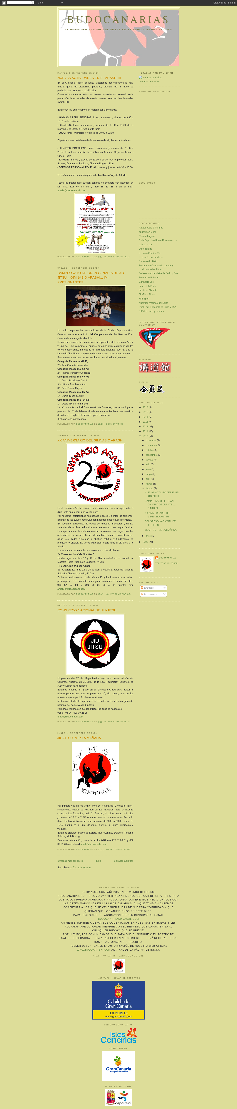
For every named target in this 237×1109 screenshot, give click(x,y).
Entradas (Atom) (82, 867)
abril (148, 479)
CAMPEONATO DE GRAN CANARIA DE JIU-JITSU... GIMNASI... (160, 505)
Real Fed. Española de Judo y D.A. (158, 307)
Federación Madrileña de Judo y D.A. (159, 273)
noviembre (152, 445)
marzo (149, 483)
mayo (149, 474)
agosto (150, 459)
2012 (146, 426)
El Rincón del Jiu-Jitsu (151, 257)
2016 (146, 407)
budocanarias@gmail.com (118, 918)
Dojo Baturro (145, 248)
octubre (150, 450)
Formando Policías (149, 277)
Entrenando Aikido (148, 261)
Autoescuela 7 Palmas (151, 227)
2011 (146, 431)
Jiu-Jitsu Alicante (148, 290)
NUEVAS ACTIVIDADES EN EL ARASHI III (89, 78)
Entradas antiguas (123, 860)
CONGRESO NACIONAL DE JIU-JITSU (86, 610)
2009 (146, 542)
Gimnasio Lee (146, 281)
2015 (146, 412)
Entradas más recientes (70, 860)
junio (148, 469)
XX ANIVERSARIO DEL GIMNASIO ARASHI (90, 440)
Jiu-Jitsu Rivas (147, 294)
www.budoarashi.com (94, 949)
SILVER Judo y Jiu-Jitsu (152, 311)
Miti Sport (144, 298)
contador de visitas (149, 81)
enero (149, 535)
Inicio (98, 860)
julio (148, 464)
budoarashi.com (147, 232)
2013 (146, 421)
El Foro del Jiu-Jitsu (149, 253)
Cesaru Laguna (147, 236)
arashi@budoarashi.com (70, 716)
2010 (146, 436)
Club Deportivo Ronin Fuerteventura (158, 240)
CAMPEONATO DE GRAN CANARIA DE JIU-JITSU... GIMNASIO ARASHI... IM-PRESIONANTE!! (91, 277)
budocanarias (118, 19)
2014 (146, 417)
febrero (150, 488)
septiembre (152, 454)
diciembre (151, 440)
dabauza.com (146, 244)
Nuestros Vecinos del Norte (153, 303)
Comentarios (150, 594)
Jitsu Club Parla (147, 286)
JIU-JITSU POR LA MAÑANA (79, 738)
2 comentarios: (115, 424)
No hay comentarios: (117, 257)
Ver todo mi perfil (166, 563)
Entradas (148, 587)
